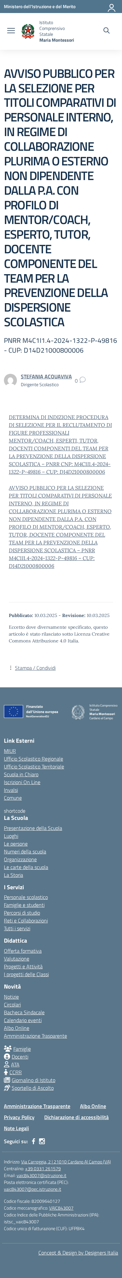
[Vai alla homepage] (27, 31)
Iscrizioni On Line (22, 782)
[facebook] (33, 1141)
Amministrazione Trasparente (35, 1036)
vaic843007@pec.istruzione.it (32, 1189)
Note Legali (16, 1128)
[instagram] (42, 1141)
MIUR (10, 751)
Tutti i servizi (17, 928)
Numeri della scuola (25, 851)
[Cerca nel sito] (107, 31)
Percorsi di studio (22, 913)
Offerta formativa (23, 951)
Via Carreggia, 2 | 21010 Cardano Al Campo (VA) (66, 1161)
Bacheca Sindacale (24, 1012)
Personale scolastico (26, 897)
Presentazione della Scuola (33, 828)
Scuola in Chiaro (21, 774)
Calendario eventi (23, 1020)
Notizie (11, 997)
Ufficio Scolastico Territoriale (34, 766)
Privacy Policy (19, 1117)
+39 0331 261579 (43, 1168)
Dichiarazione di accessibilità (76, 1117)
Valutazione (16, 958)
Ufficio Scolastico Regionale (33, 759)
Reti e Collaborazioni (26, 920)
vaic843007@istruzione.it (41, 1175)
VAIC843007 (61, 1207)
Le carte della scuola (26, 867)
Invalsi (11, 790)
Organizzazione (20, 859)
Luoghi (11, 836)
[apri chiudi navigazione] (11, 31)
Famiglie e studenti (24, 905)
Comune (13, 798)
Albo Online (16, 1028)
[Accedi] (112, 6)
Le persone (16, 844)
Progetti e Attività (23, 966)
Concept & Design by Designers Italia (78, 1253)
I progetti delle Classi (26, 974)
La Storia (13, 875)
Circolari (12, 1004)
